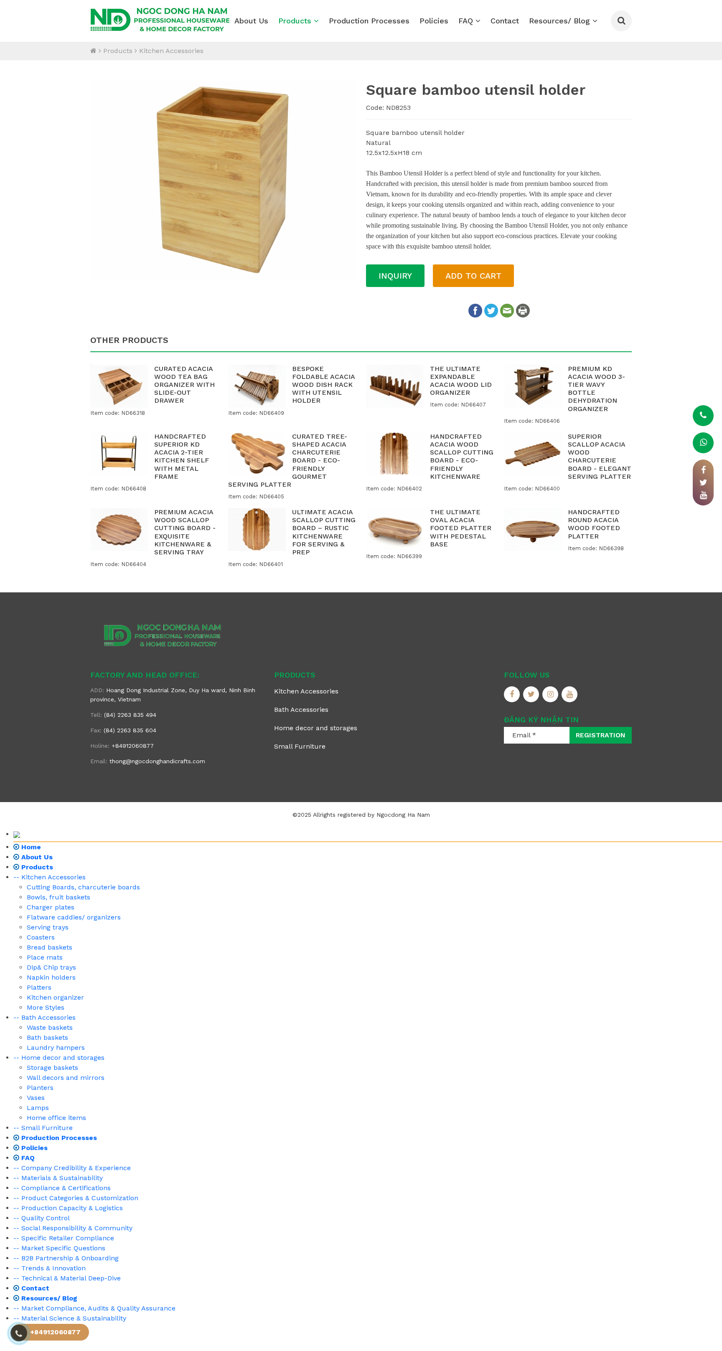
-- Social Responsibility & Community (72, 1228)
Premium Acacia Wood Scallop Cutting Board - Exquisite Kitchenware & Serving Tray (185, 532)
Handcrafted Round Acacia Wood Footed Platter (594, 524)
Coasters (41, 937)
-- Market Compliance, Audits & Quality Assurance (94, 1308)
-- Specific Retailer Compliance (63, 1238)
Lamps (38, 1108)
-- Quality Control (41, 1218)
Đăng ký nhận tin (541, 719)
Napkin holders (51, 977)
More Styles (45, 1007)
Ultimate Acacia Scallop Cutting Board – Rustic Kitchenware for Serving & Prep (324, 532)
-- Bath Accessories (44, 1017)
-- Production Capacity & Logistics (68, 1208)
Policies (433, 20)
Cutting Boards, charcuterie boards (83, 887)
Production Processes (369, 20)
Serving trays (48, 927)
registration (600, 735)
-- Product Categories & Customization (75, 1198)
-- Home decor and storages (58, 1058)
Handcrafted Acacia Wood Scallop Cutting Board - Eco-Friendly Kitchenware (461, 456)
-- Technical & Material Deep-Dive (67, 1278)
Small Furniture (299, 746)
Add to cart (473, 276)
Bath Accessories (301, 710)
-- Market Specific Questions (59, 1248)
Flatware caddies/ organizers (74, 917)
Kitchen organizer (55, 997)
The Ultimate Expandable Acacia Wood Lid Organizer (461, 381)
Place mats (45, 957)
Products (296, 20)
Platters (39, 987)
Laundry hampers (56, 1047)
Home (30, 847)
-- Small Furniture (43, 1128)
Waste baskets (50, 1027)
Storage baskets (52, 1068)
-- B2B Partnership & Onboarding (66, 1258)
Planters (40, 1088)
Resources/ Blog (560, 20)
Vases (36, 1098)
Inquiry (395, 276)
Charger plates (50, 907)
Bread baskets (49, 947)
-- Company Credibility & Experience (72, 1168)
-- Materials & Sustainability (58, 1178)
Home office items (56, 1118)
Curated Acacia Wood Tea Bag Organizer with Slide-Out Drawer (184, 385)
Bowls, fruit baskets (58, 897)
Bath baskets (47, 1037)
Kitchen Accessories (171, 51)
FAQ (466, 20)
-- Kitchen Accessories (49, 877)
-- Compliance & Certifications (62, 1188)
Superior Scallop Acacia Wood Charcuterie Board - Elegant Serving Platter (599, 456)
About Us (251, 20)
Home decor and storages (315, 728)
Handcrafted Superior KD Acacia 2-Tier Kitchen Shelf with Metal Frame (181, 456)
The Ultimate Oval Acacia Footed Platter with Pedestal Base (460, 528)
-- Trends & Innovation (49, 1268)
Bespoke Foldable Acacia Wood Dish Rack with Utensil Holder (323, 385)
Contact (505, 20)
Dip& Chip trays (51, 967)
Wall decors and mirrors (65, 1078)
